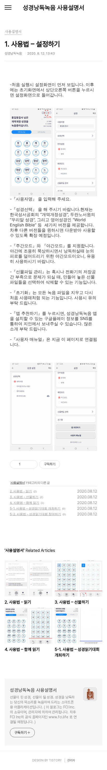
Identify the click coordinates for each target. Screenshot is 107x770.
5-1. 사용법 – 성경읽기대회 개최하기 (35, 508)
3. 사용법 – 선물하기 (24, 497)
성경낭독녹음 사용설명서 (53, 7)
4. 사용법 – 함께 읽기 (24, 503)
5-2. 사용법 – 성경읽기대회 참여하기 (35, 514)
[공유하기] (25, 464)
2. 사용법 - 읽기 (21, 491)
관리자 (71, 760)
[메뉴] (8, 8)
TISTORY (55, 760)
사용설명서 (17, 483)
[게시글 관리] (32, 464)
